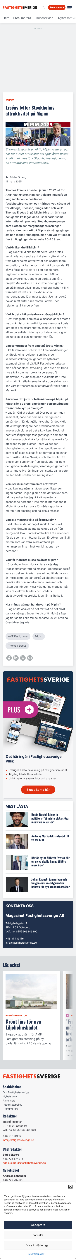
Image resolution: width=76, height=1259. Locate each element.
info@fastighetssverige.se (21, 942)
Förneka (38, 1235)
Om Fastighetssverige (16, 1092)
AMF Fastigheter (18, 636)
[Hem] (20, 7)
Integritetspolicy (36, 1253)
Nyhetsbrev (10, 1096)
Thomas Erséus (17, 645)
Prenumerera (22, 18)
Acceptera (38, 1225)
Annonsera (9, 1100)
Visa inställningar (38, 1245)
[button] (70, 1187)
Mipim (10, 100)
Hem (6, 18)
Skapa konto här (38, 789)
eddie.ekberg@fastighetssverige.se (24, 1162)
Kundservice (44, 18)
